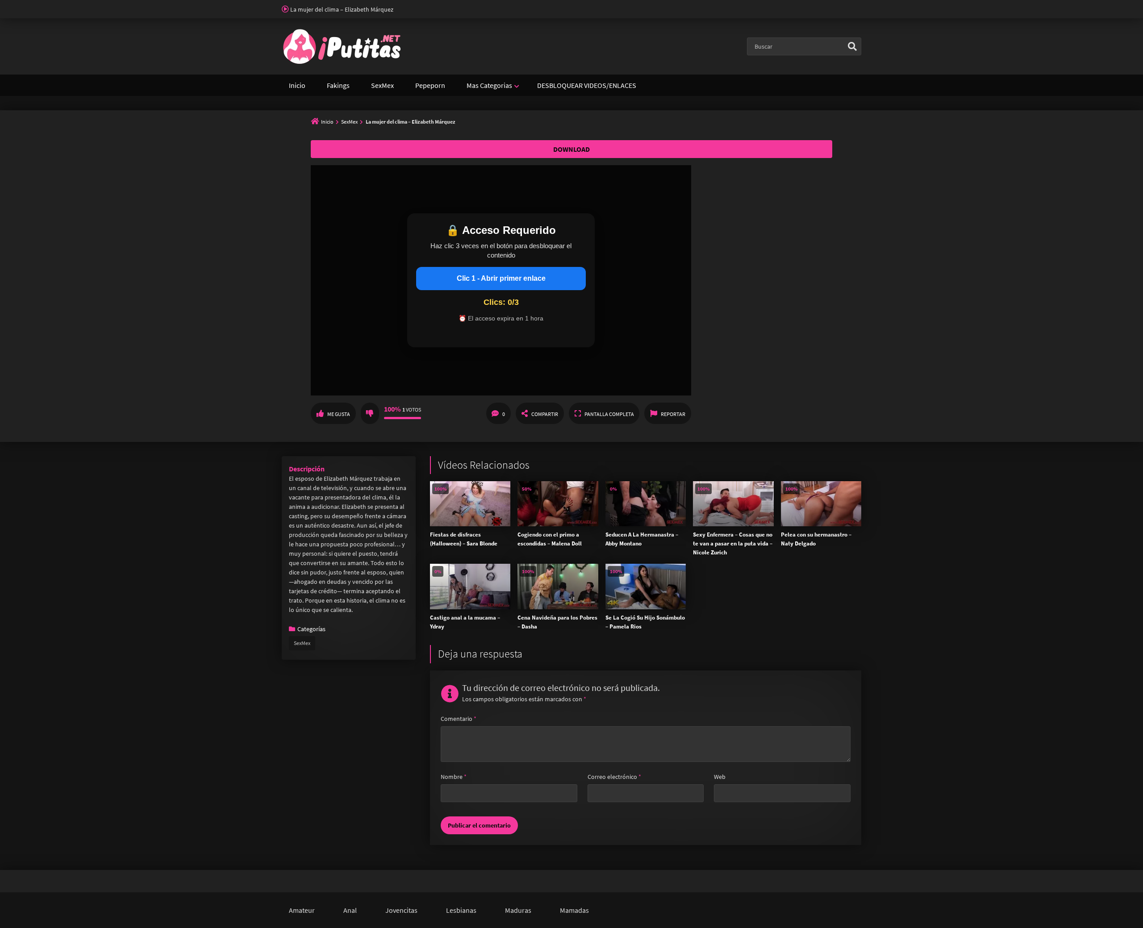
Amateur (302, 910)
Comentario (458, 719)
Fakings (338, 85)
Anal (350, 910)
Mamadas (574, 910)
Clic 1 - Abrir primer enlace (501, 278)
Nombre (454, 777)
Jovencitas (401, 910)
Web (720, 777)
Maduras (518, 910)
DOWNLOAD (571, 149)
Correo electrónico (614, 777)
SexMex (382, 85)
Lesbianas (461, 910)
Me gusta (338, 414)
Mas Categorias (489, 85)
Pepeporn (430, 85)
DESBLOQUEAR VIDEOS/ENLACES (586, 85)
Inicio (297, 85)
